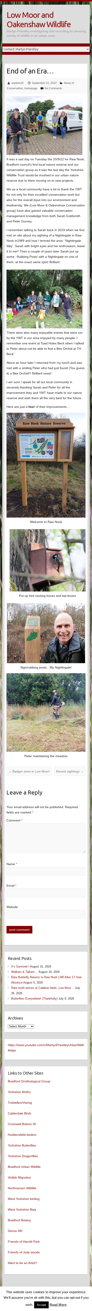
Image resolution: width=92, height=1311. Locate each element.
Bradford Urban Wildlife (24, 1167)
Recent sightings (70, 771)
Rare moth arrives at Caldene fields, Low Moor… (42, 988)
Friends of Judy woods (24, 1252)
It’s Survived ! (20, 966)
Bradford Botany (19, 1220)
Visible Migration (19, 1177)
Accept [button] (41, 1305)
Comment (14, 820)
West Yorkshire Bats (22, 1209)
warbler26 (17, 83)
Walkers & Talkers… (24, 972)
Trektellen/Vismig (20, 1102)
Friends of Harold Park (24, 1241)
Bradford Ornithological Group (29, 1081)
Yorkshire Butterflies (22, 1145)
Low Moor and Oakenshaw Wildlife (39, 19)
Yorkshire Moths (19, 1092)
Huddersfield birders (22, 1134)
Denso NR (15, 1231)
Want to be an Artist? (22, 1263)
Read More (58, 1305)
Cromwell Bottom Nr (22, 1124)
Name (11, 864)
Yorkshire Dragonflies (23, 1156)
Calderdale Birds (19, 1113)
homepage (31, 88)
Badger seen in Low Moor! (29, 771)
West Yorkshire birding (24, 1199)
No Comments (53, 88)
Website (12, 907)
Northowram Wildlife (22, 1188)
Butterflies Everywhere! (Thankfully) (34, 998)
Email (11, 885)
